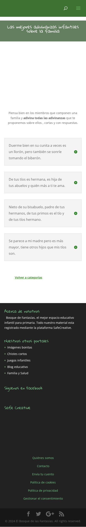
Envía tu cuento (43, 474)
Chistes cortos (17, 354)
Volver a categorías (28, 277)
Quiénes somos (43, 458)
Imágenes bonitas (19, 347)
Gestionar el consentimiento (43, 498)
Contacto (43, 466)
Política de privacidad (43, 490)
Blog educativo (17, 367)
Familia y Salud (17, 373)
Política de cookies (43, 482)
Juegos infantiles (18, 360)
